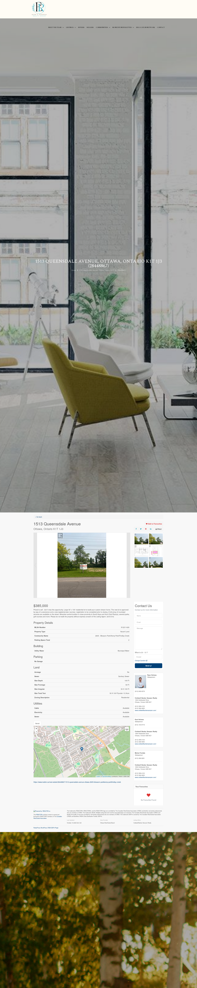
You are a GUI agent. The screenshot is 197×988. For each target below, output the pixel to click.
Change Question (140, 660)
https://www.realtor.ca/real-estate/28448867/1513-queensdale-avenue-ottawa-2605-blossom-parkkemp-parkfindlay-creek (77, 782)
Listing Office (137, 820)
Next (128, 565)
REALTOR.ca (40, 814)
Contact (161, 27)
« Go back (38, 517)
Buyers (81, 27)
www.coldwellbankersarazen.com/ (145, 710)
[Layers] (127, 729)
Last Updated (70, 820)
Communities (102, 27)
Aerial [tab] (37, 723)
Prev (35, 565)
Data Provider (104, 820)
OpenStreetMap (106, 776)
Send (147, 666)
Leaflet (98, 776)
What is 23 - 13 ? (141, 653)
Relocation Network (145, 27)
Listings (70, 27)
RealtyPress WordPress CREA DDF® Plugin (46, 828)
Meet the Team (54, 27)
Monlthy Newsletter (122, 27)
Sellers (90, 27)
